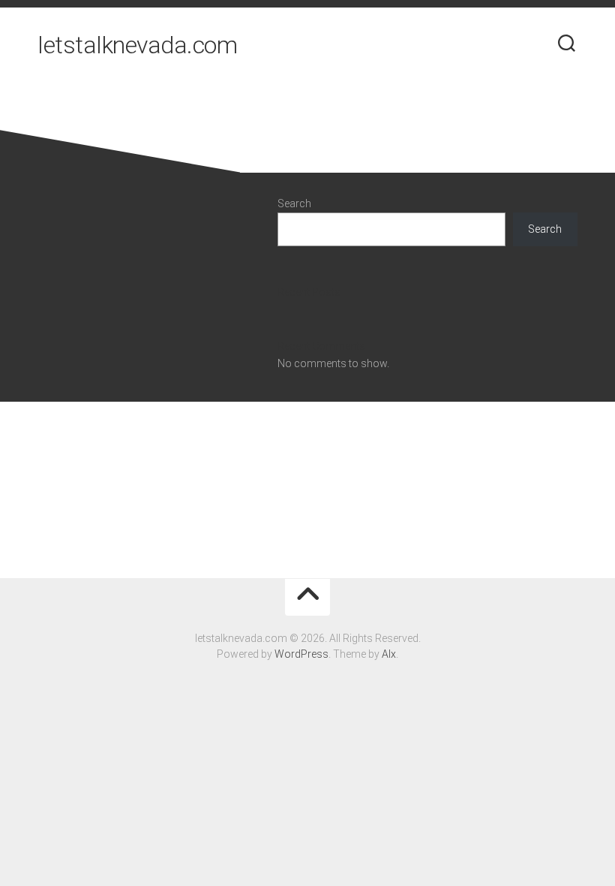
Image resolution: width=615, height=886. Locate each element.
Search (294, 203)
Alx (389, 654)
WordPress (301, 654)
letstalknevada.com (137, 45)
